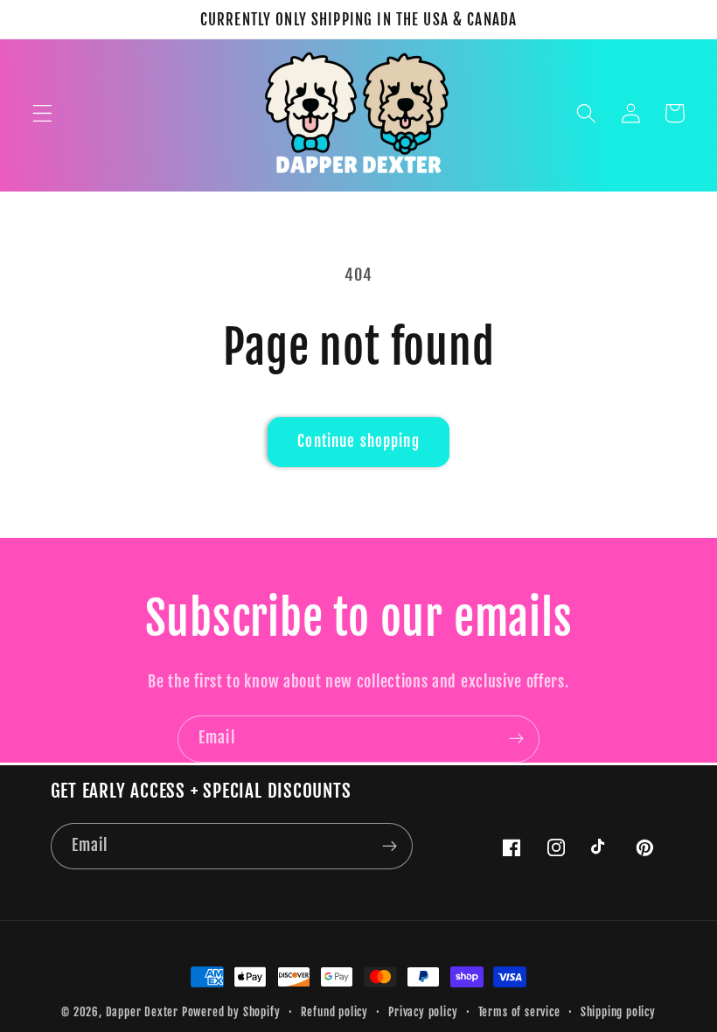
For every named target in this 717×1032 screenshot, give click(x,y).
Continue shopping (358, 441)
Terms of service (519, 1012)
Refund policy (334, 1012)
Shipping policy (618, 1012)
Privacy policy (422, 1012)
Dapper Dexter (142, 1012)
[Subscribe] (516, 739)
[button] (42, 113)
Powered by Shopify (231, 1012)
